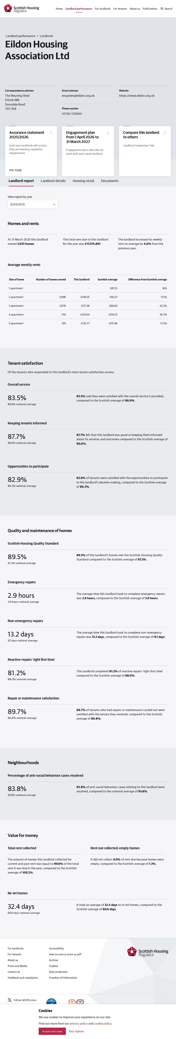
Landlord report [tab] (21, 181)
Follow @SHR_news (25, 999)
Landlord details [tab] (53, 181)
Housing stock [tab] (83, 181)
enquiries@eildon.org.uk (78, 95)
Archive (53, 960)
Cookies (53, 965)
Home (59, 8)
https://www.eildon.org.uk (137, 95)
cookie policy (102, 1023)
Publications (150, 8)
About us (135, 8)
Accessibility (56, 948)
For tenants (120, 8)
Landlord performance (78, 8)
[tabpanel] (88, 562)
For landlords (103, 8)
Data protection (58, 971)
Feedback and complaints (23, 977)
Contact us (14, 971)
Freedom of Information (63, 977)
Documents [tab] (109, 181)
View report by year (20, 197)
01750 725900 (72, 113)
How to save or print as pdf (65, 954)
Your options (76, 1031)
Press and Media (17, 965)
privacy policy (79, 1023)
